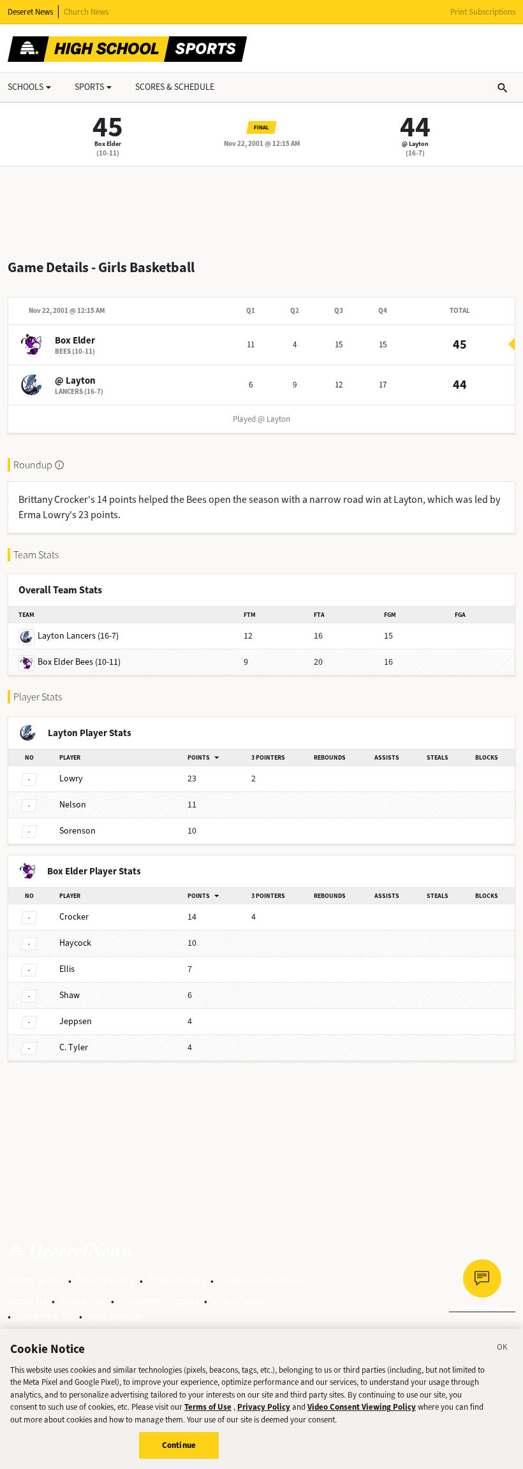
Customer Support (159, 1301)
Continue (179, 1445)
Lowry (71, 778)
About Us (27, 1301)
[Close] (503, 1349)
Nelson (72, 805)
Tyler (73, 1047)
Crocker (74, 917)
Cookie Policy (176, 1280)
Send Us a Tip (45, 1316)
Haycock (75, 943)
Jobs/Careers (241, 1301)
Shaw (69, 995)
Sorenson (77, 831)
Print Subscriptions (482, 11)
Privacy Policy (106, 1280)
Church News (86, 11)
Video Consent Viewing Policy (361, 1406)
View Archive (114, 1316)
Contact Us (83, 1301)
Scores (174, 87)
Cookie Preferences (260, 1280)
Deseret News (30, 11)
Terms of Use (35, 1280)
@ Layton (415, 144)
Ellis (67, 969)
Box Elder (107, 144)
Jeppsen (75, 1021)
